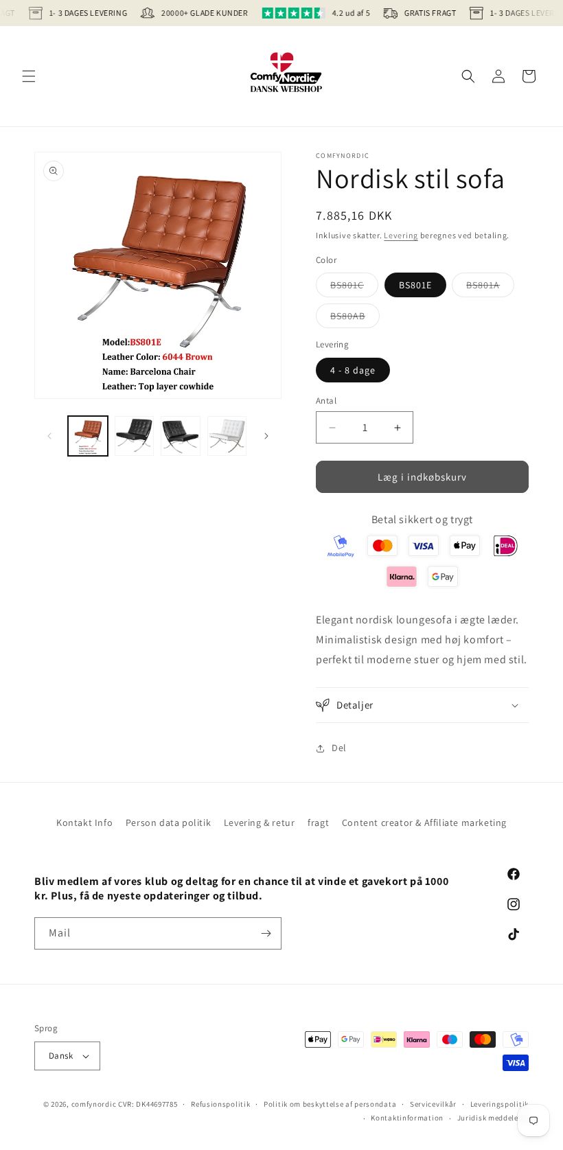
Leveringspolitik (499, 1104)
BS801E (415, 285)
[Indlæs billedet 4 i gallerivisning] (227, 436)
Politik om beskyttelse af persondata (330, 1104)
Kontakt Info (84, 822)
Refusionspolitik (220, 1104)
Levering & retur (259, 822)
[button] (29, 76)
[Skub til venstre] (49, 436)
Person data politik (168, 822)
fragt (318, 822)
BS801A (490, 287)
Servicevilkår (433, 1104)
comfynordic (94, 1104)
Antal (326, 400)
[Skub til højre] (266, 436)
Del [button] (339, 747)
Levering (401, 235)
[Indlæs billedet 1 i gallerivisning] (88, 436)
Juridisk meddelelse (493, 1118)
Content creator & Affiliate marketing (424, 822)
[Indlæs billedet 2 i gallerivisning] (134, 436)
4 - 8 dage (353, 370)
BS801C (354, 287)
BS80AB (355, 318)
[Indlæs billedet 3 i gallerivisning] (180, 436)
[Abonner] (266, 933)
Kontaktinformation (407, 1118)
